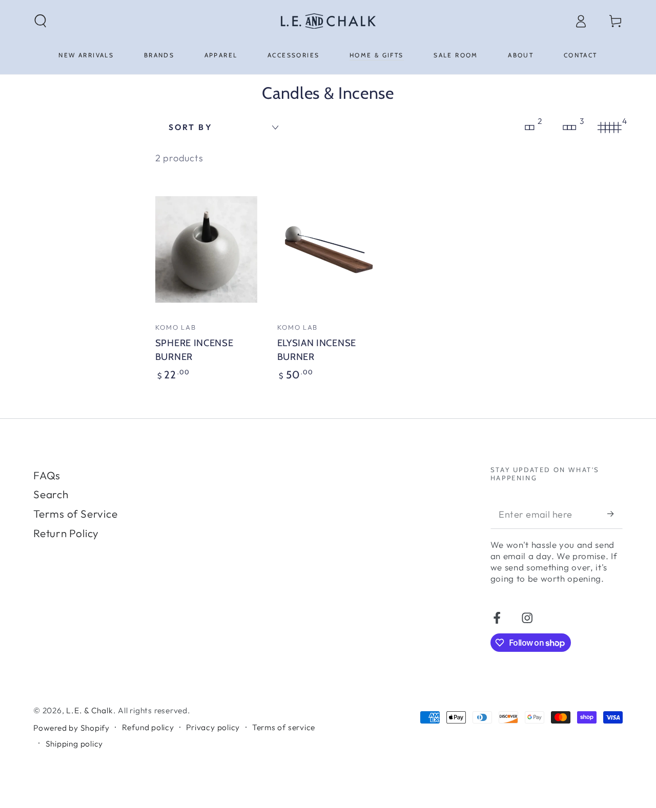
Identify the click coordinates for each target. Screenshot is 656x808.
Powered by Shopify (71, 727)
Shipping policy (75, 743)
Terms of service (283, 727)
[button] (41, 20)
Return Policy (66, 533)
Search (51, 494)
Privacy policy (213, 727)
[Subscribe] (615, 513)
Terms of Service (75, 513)
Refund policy (148, 727)
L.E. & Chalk (89, 710)
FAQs (46, 475)
